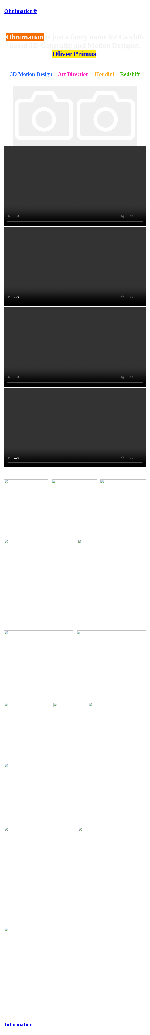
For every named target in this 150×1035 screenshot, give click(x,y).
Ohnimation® (20, 11)
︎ (137, 6)
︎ (142, 6)
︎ (144, 6)
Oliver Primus (74, 54)
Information (18, 1024)
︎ (140, 6)
